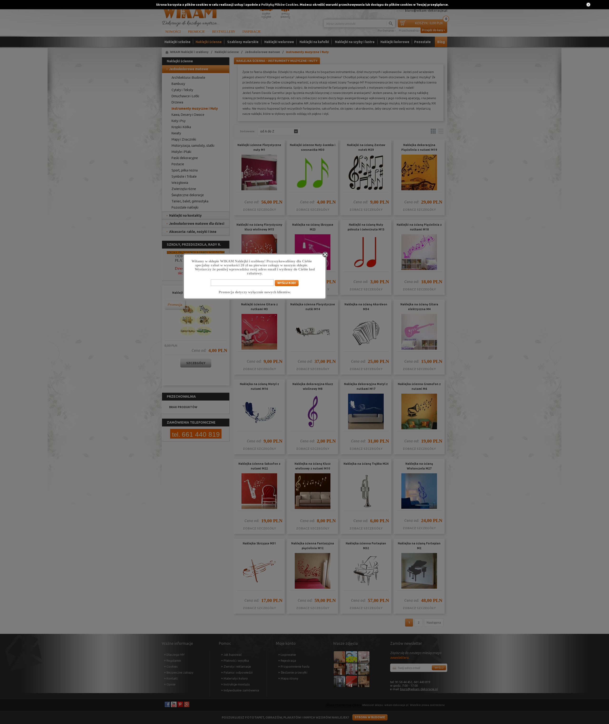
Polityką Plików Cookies (279, 4)
